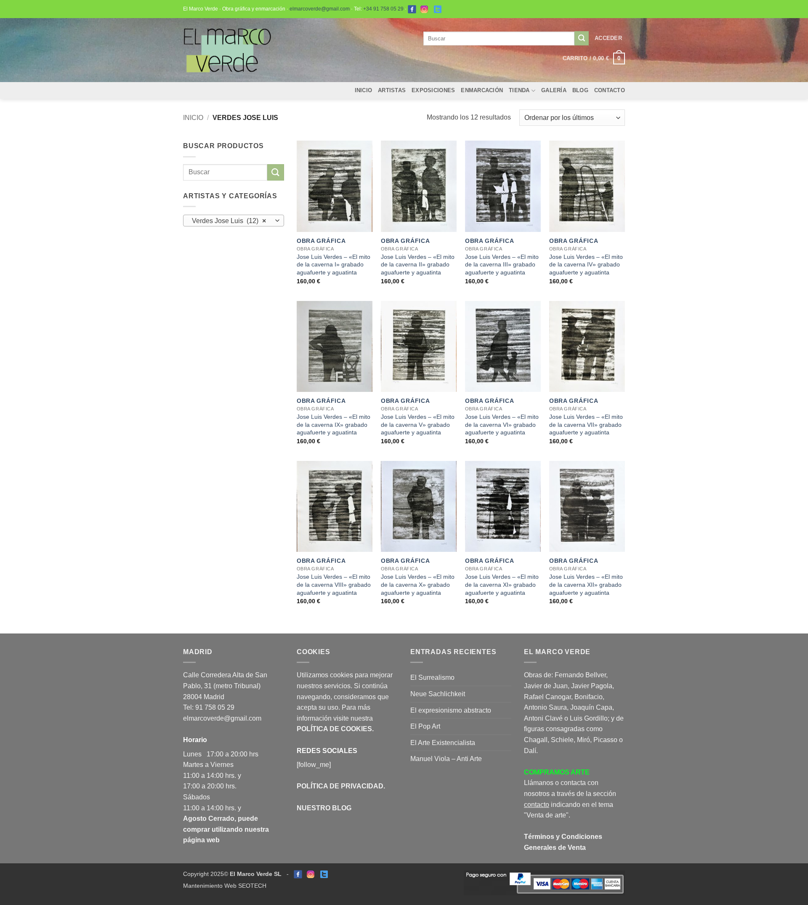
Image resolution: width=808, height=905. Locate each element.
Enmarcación (482, 90)
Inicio (363, 90)
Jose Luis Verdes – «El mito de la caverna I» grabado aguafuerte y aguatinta (333, 264)
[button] (608, 38)
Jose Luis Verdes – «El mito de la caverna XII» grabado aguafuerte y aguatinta (586, 584)
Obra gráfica (321, 240)
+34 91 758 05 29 (383, 9)
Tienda (519, 90)
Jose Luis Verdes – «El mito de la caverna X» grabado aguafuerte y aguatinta (417, 584)
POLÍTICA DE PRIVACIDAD (340, 786)
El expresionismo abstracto (450, 710)
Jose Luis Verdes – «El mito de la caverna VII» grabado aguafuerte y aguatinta (586, 424)
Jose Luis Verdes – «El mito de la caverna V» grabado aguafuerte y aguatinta (417, 424)
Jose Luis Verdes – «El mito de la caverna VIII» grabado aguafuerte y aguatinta (334, 584)
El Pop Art (425, 726)
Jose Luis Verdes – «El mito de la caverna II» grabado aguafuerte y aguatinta (417, 264)
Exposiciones (433, 90)
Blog (580, 90)
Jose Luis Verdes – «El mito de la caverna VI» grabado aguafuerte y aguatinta (502, 424)
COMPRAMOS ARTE (557, 772)
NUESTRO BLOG (324, 808)
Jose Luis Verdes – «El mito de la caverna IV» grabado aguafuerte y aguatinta (586, 264)
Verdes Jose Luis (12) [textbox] (229, 220)
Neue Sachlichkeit (437, 693)
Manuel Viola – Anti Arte (446, 758)
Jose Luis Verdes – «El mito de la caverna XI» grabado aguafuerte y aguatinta (502, 584)
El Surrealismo (432, 677)
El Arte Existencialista (442, 742)
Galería (553, 90)
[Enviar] (581, 38)
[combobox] (233, 220)
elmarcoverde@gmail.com (320, 9)
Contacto (609, 90)
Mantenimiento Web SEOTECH (224, 885)
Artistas (392, 90)
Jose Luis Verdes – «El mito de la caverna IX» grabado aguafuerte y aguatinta (333, 424)
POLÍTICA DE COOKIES (334, 728)
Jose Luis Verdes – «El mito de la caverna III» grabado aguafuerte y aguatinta (502, 264)
